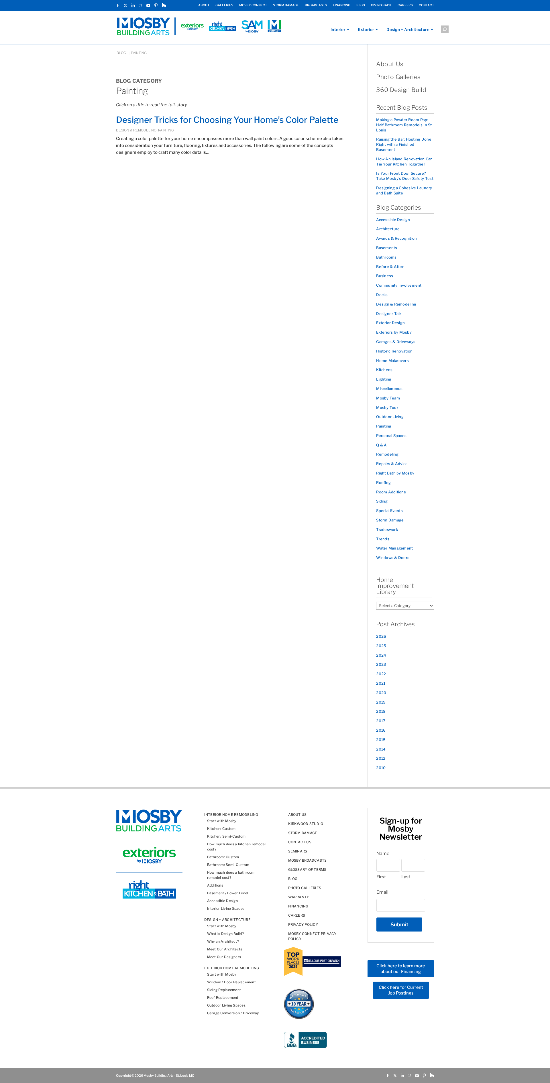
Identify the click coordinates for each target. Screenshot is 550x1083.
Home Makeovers (392, 360)
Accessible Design (393, 219)
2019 (381, 702)
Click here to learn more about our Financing (400, 968)
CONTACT (426, 5)
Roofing (383, 482)
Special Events (389, 510)
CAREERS (405, 5)
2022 (381, 674)
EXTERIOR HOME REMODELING (231, 968)
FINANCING (341, 5)
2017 (380, 720)
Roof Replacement (223, 997)
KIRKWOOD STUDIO (305, 824)
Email (382, 892)
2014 (381, 749)
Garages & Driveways (395, 341)
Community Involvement (398, 285)
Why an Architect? (223, 941)
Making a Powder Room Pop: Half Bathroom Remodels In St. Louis (404, 124)
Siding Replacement (224, 990)
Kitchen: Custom (221, 828)
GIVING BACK (381, 5)
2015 (381, 739)
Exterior (366, 29)
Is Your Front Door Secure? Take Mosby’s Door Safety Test (404, 176)
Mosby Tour (387, 407)
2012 (380, 758)
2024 (381, 655)
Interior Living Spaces (225, 908)
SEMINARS (297, 851)
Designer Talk (388, 313)
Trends (382, 539)
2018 (381, 711)
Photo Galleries (398, 76)
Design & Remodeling (136, 130)
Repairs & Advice (392, 463)
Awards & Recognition (396, 238)
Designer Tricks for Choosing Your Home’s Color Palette (227, 120)
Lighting (383, 379)
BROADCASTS (316, 5)
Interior (338, 29)
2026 (381, 636)
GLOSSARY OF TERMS (307, 869)
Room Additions (391, 492)
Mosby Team (388, 398)
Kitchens (384, 369)
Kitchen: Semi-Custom (226, 836)
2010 (381, 767)
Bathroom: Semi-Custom (228, 865)
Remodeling (387, 454)
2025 (381, 645)
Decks (382, 294)
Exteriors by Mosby (394, 332)
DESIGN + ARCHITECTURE (227, 919)
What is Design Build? (225, 934)
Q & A (381, 445)
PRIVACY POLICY (303, 924)
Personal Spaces (391, 435)
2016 (381, 730)
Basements (386, 247)
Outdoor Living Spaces (226, 1005)
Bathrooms (386, 257)
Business (384, 275)
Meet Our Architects (224, 949)
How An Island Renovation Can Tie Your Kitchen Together (404, 161)
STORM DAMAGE (286, 5)
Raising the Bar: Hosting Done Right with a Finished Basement (403, 144)
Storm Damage (390, 520)
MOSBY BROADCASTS (307, 860)
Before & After (390, 266)
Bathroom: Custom (223, 857)
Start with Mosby (221, 821)
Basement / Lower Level (227, 893)
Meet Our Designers (224, 957)
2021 (380, 683)
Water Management (394, 548)
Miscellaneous (389, 388)
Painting (166, 130)
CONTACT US (299, 842)
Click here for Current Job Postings (401, 990)
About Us (389, 64)
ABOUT (203, 5)
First (381, 876)
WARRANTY (298, 897)
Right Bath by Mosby (395, 473)
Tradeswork (387, 529)
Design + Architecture (407, 29)
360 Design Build (401, 89)
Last (405, 876)
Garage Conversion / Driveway (233, 1013)
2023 (381, 664)
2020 (381, 692)
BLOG (360, 5)
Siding (382, 501)
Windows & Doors (392, 557)
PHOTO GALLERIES (304, 888)
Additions (215, 885)
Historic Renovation (394, 351)
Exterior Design (390, 322)
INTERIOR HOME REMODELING (231, 814)
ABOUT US (297, 814)
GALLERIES (224, 5)
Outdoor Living (390, 416)
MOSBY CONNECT (253, 5)
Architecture (388, 229)
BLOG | (123, 53)
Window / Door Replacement (231, 982)
